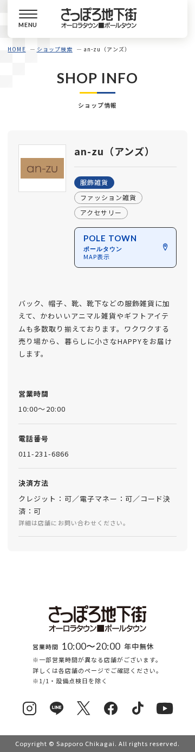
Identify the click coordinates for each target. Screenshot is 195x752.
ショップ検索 (55, 49)
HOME (16, 49)
